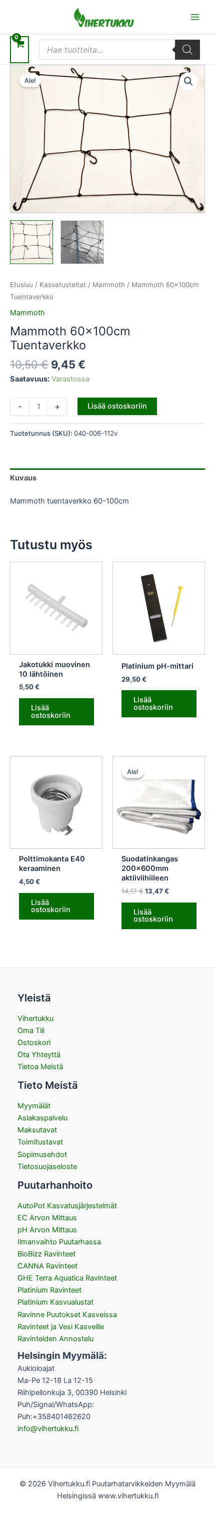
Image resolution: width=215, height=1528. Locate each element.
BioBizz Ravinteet (47, 1253)
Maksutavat (37, 1129)
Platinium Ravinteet (50, 1290)
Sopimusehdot (42, 1154)
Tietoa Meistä (40, 1066)
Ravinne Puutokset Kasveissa (67, 1314)
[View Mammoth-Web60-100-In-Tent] (82, 242)
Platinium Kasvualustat (56, 1302)
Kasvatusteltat (63, 285)
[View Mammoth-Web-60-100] (31, 242)
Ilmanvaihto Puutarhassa (59, 1241)
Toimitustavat (40, 1142)
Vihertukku (36, 1018)
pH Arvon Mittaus (47, 1229)
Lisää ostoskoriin (117, 406)
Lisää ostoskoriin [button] (50, 711)
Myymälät (34, 1105)
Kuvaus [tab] (23, 477)
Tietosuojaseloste (47, 1166)
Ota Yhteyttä (39, 1054)
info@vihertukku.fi (48, 1428)
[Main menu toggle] (195, 17)
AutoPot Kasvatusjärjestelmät (67, 1205)
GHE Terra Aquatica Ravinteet (67, 1278)
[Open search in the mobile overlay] (119, 50)
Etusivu (21, 285)
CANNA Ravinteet (48, 1265)
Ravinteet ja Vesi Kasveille (61, 1326)
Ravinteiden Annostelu (56, 1338)
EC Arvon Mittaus (47, 1217)
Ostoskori (34, 1042)
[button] (189, 81)
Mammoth (108, 285)
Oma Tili (31, 1030)
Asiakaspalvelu (43, 1117)
